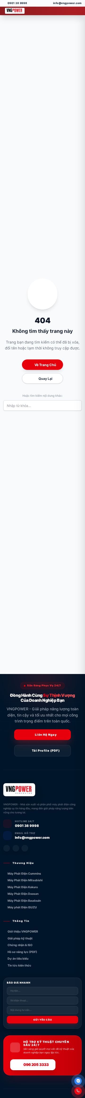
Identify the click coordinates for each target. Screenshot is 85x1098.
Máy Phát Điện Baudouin (24, 900)
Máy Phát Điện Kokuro (23, 887)
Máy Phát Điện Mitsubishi (25, 880)
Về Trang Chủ (45, 365)
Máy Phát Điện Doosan (23, 893)
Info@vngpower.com (32, 837)
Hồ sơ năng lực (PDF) (22, 952)
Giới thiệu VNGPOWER (23, 931)
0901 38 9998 (27, 826)
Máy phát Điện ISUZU (22, 907)
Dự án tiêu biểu (18, 958)
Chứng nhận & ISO (20, 945)
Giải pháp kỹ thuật (20, 938)
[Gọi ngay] (78, 1091)
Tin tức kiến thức (19, 965)
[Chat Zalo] (78, 1081)
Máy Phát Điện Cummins (24, 873)
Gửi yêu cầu (42, 1019)
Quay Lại (45, 379)
